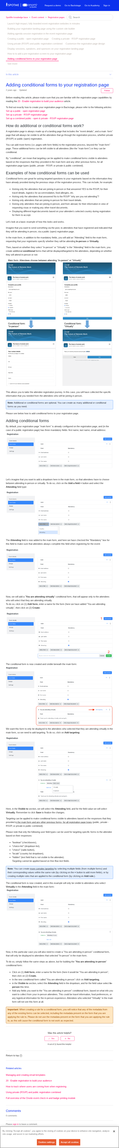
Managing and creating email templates (25, 1075)
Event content (38, 17)
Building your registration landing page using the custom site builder (41, 28)
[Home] (22, 7)
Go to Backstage (73, 5)
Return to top (12, 1055)
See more (12, 63)
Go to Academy (92, 5)
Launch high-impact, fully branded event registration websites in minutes (43, 23)
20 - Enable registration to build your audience (41, 101)
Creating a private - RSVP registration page (73, 38)
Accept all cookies (70, 1142)
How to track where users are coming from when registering (36, 1086)
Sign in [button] (106, 5)
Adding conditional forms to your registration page (32, 58)
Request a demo (53, 5)
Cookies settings (46, 1142)
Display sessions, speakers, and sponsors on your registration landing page (45, 48)
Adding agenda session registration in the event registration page (39, 33)
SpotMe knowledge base (17, 17)
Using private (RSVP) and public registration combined (34, 43)
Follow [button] (107, 91)
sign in (16, 1124)
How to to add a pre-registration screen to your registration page (39, 53)
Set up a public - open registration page (25, 111)
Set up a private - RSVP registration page (26, 114)
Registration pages (56, 17)
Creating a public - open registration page (28, 38)
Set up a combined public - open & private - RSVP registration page (40, 118)
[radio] (51, 1038)
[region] (59, 1137)
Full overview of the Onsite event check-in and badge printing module (40, 1098)
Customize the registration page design (85, 43)
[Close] (114, 1131)
